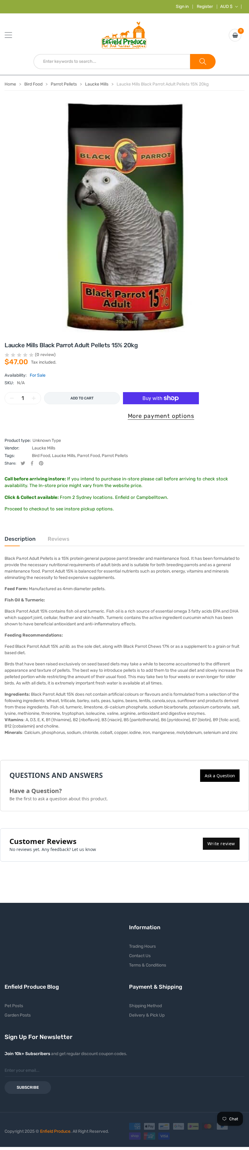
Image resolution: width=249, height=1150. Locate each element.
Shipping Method (145, 1005)
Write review (221, 843)
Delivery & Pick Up (147, 1015)
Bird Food (41, 455)
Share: (10, 463)
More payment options (161, 415)
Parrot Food (88, 455)
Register (205, 7)
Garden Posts (18, 1015)
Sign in (182, 7)
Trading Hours (142, 946)
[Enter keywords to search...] (203, 61)
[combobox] (111, 61)
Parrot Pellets (115, 455)
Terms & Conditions (147, 965)
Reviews (59, 539)
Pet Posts (14, 1005)
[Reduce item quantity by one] (11, 398)
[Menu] (12, 35)
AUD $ (226, 7)
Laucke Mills (43, 448)
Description (20, 539)
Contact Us (140, 955)
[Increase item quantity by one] (33, 398)
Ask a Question (220, 775)
